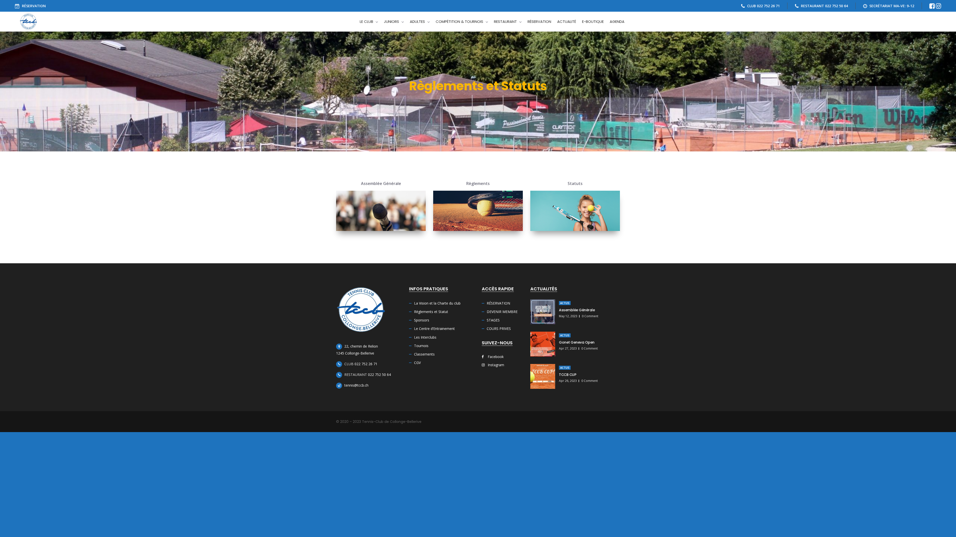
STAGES (493, 320)
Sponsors (421, 320)
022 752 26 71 (366, 363)
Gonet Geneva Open (577, 342)
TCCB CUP (567, 374)
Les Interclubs (425, 337)
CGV (417, 362)
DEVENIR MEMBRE (502, 311)
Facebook (495, 356)
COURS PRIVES (499, 328)
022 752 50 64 (379, 374)
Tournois (421, 345)
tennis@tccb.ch (356, 385)
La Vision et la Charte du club (437, 303)
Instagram (495, 364)
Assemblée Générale (577, 310)
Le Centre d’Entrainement (434, 328)
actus (564, 303)
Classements (424, 354)
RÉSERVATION (34, 5)
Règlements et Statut (431, 311)
